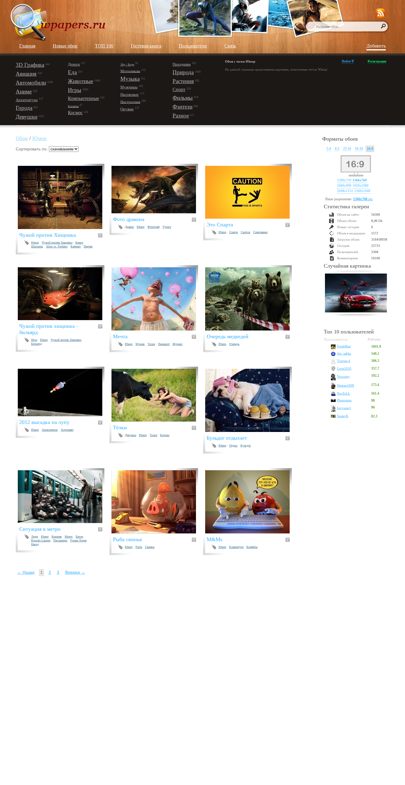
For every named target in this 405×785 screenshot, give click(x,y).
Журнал (177, 344)
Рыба (138, 547)
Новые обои (65, 45)
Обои (22, 138)
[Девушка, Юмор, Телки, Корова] (157, 395)
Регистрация (377, 61)
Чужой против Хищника (57, 242)
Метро (69, 536)
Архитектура (27, 100)
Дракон (129, 226)
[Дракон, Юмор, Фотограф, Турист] (157, 189)
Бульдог (245, 445)
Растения (183, 81)
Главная (27, 45)
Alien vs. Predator (57, 246)
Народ (35, 544)
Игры (74, 90)
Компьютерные (83, 98)
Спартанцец (260, 232)
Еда (72, 72)
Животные (80, 81)
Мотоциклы (130, 71)
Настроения (130, 101)
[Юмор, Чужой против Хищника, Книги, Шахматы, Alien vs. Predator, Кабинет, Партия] (63, 197)
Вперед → (75, 572)
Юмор (39, 138)
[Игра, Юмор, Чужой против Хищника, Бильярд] (63, 293)
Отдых (233, 445)
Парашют (164, 344)
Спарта (233, 232)
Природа (183, 72)
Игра (34, 339)
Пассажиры (60, 540)
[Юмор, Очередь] (251, 298)
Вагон (79, 536)
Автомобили (31, 83)
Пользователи (193, 45)
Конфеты (252, 547)
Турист (166, 226)
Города (24, 108)
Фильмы (183, 98)
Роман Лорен (78, 540)
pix (363, 199)
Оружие (127, 109)
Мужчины (129, 87)
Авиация (26, 74)
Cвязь (230, 45)
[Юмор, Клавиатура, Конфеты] (251, 501)
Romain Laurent (40, 540)
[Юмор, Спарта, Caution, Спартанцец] (251, 192)
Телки (151, 344)
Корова (164, 435)
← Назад (25, 572)
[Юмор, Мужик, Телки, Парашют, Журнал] (157, 298)
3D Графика (30, 65)
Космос (75, 112)
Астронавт (67, 429)
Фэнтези (182, 107)
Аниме (24, 91)
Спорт (179, 89)
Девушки (26, 117)
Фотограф (153, 226)
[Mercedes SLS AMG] (356, 294)
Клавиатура (236, 547)
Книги (79, 242)
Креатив (57, 536)
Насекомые (129, 94)
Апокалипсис (50, 429)
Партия (88, 246)
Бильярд (36, 343)
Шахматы (37, 246)
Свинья (149, 547)
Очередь (234, 344)
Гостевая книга (146, 45)
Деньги (74, 64)
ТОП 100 (104, 45)
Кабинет (76, 246)
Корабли (73, 106)
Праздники (182, 64)
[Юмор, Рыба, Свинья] (157, 501)
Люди (34, 536)
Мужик (140, 344)
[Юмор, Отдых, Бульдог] (251, 400)
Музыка (130, 79)
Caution (245, 232)
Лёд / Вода (127, 64)
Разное (181, 115)
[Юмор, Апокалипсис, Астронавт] (63, 392)
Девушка (130, 435)
